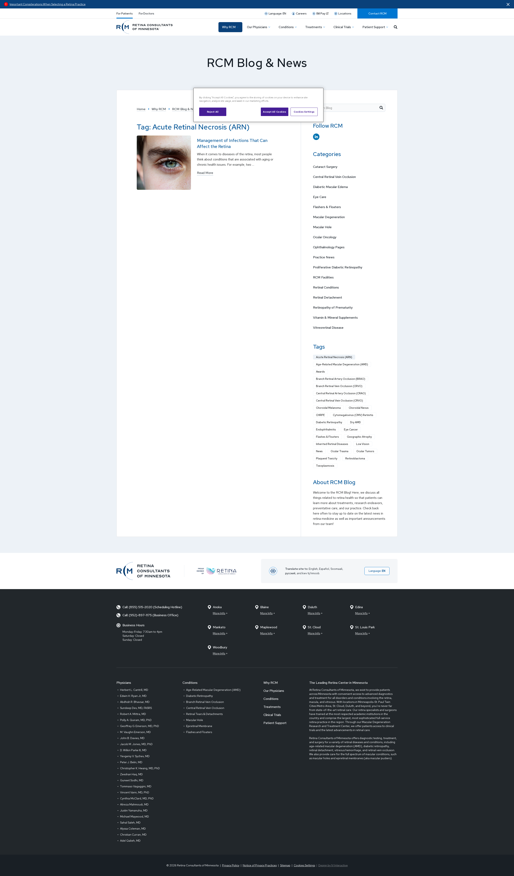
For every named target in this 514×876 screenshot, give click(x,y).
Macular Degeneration (329, 217)
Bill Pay (320, 13)
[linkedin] (316, 137)
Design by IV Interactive (333, 865)
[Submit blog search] (381, 108)
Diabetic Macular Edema (330, 187)
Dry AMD (355, 422)
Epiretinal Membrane (199, 726)
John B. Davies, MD (132, 738)
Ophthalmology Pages (329, 247)
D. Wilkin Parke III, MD (133, 750)
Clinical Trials (272, 715)
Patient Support (275, 723)
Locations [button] (344, 13)
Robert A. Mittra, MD (133, 714)
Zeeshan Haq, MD (131, 774)
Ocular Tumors (365, 451)
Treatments (272, 707)
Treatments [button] (313, 27)
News (319, 451)
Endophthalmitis (326, 429)
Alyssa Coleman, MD (133, 828)
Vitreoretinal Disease (328, 328)
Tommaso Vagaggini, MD (135, 786)
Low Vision (362, 444)
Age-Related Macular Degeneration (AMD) (342, 364)
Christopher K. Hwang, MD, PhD (140, 768)
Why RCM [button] (229, 27)
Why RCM (270, 683)
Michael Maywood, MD (134, 816)
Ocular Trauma (339, 451)
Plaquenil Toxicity (326, 458)
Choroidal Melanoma (328, 408)
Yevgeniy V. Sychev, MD (135, 756)
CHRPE (320, 415)
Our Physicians (273, 691)
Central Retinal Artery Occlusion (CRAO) (341, 393)
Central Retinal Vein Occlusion (334, 177)
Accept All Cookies (274, 111)
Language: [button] (277, 13)
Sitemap (285, 865)
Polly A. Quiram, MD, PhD (136, 720)
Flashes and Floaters (199, 732)
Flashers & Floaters (327, 207)
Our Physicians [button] (257, 27)
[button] (508, 4)
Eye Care (319, 197)
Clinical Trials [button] (342, 27)
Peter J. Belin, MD (131, 762)
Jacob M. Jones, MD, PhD (136, 744)
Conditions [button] (286, 27)
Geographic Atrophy (359, 437)
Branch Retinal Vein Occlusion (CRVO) (339, 386)
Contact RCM (377, 13)
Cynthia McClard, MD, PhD (137, 798)
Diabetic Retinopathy (329, 422)
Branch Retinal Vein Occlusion (205, 702)
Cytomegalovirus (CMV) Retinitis (353, 415)
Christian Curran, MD (133, 834)
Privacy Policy (230, 865)
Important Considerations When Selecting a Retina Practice (48, 4)
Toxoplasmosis (325, 465)
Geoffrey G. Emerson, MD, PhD (139, 726)
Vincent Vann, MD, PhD (134, 792)
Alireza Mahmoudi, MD (134, 804)
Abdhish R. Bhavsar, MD (135, 702)
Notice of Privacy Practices (260, 865)
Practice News (324, 257)
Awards (320, 371)
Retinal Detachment (327, 297)
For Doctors (146, 13)
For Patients (124, 13)
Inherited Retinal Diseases (332, 444)
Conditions (270, 699)
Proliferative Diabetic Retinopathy (337, 267)
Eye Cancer (351, 429)
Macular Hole (322, 227)
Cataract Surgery (325, 167)
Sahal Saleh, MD (130, 822)
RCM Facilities (323, 277)
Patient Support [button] (373, 27)
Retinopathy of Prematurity (333, 307)
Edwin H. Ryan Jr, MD (133, 696)
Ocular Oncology (324, 237)
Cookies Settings (304, 111)
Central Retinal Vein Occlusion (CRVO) (339, 400)
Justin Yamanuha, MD (134, 810)
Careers (301, 13)
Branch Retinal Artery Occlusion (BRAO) (340, 379)
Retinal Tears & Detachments (204, 714)
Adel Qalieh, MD (130, 840)
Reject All (213, 111)
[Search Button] (396, 27)
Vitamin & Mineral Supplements (335, 317)
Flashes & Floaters (327, 437)
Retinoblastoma (355, 458)
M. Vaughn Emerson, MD (135, 732)
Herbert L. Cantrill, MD (134, 690)
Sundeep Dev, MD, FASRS (136, 708)
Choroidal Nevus (359, 408)
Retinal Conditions (326, 287)
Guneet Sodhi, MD (131, 780)
